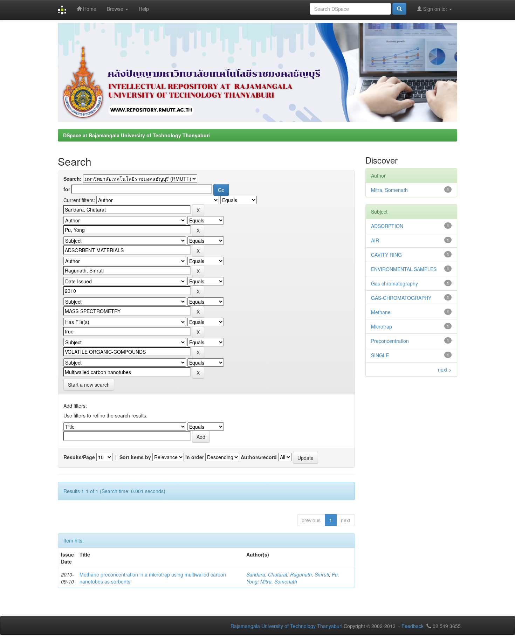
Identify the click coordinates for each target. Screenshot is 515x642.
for (66, 189)
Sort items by (135, 457)
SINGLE (380, 355)
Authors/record (259, 457)
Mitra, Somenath (278, 581)
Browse (116, 8)
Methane (381, 312)
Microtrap (381, 326)
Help (144, 8)
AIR (375, 240)
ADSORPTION (387, 225)
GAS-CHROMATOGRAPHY (401, 297)
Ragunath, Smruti (309, 574)
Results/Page (79, 457)
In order (194, 457)
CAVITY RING (386, 254)
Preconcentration (390, 340)
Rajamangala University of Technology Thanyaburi (286, 625)
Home (89, 8)
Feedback (412, 625)
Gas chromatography (394, 283)
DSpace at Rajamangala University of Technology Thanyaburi (136, 135)
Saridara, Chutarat (266, 574)
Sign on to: (435, 8)
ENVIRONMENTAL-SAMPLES (404, 268)
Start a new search (89, 384)
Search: (72, 178)
